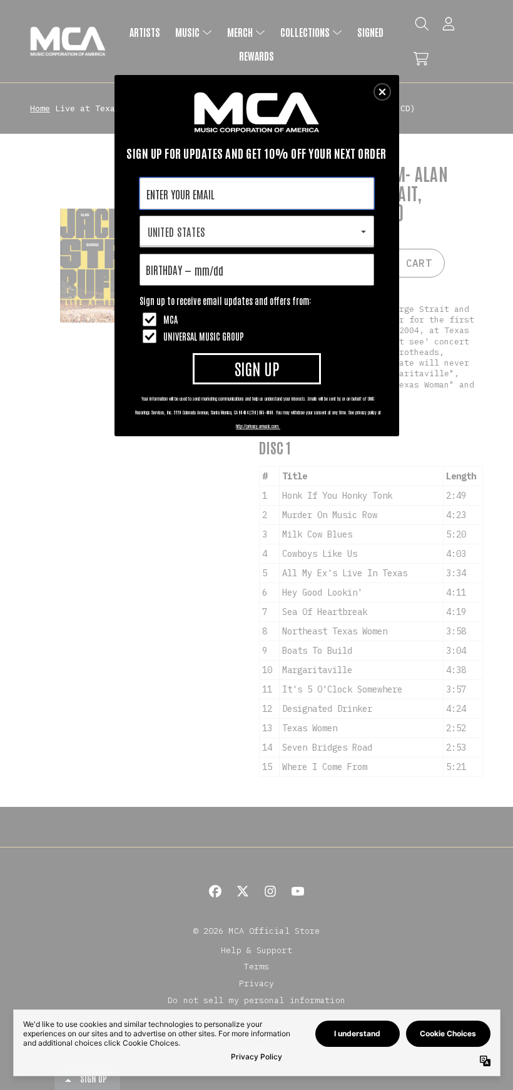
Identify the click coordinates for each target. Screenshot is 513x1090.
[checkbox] (258, 319)
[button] (382, 91)
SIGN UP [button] (257, 368)
